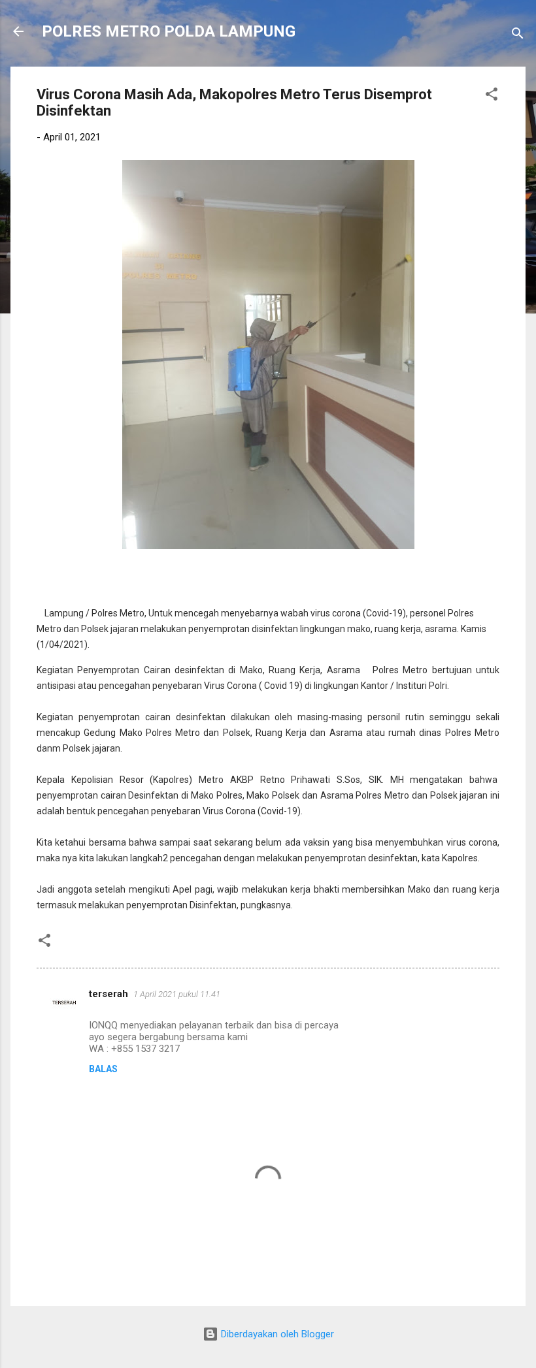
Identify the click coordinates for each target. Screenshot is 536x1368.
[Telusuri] (518, 36)
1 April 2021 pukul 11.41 (176, 994)
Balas (103, 1069)
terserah (108, 994)
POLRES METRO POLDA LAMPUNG (168, 31)
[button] (491, 96)
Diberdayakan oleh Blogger (276, 1334)
